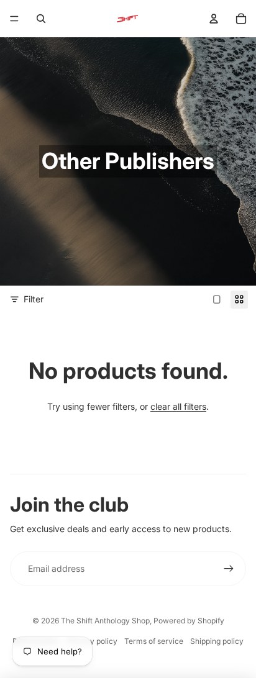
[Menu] (14, 18)
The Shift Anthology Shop (105, 620)
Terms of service (153, 641)
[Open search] (41, 18)
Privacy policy (92, 641)
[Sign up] (228, 569)
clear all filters (178, 406)
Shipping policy (217, 641)
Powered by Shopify (188, 620)
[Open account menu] (213, 18)
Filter (33, 299)
